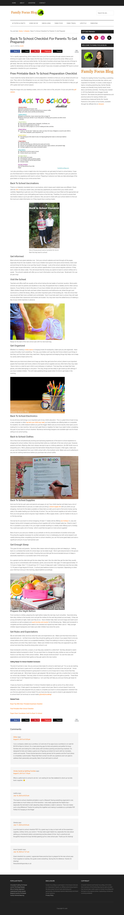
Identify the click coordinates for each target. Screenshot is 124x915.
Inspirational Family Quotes (18, 891)
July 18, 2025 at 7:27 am (21, 852)
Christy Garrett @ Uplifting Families (24, 771)
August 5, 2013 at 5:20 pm (21, 739)
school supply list (55, 507)
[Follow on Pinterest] (96, 38)
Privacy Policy (49, 895)
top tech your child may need (35, 422)
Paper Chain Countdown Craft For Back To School (26, 713)
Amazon (101, 104)
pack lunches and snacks (40, 622)
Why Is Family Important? (17, 889)
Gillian (15, 737)
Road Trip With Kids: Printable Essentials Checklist (26, 704)
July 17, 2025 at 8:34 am (21, 825)
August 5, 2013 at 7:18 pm (21, 773)
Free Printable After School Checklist (21, 708)
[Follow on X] (90, 38)
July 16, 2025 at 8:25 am (21, 795)
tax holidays (65, 521)
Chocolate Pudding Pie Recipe (18, 885)
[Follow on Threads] (109, 38)
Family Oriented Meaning (17, 895)
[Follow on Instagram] (103, 38)
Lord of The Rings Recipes (17, 887)
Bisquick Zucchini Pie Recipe (18, 893)
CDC (17, 189)
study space (29, 350)
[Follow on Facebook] (83, 38)
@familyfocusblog (45, 694)
